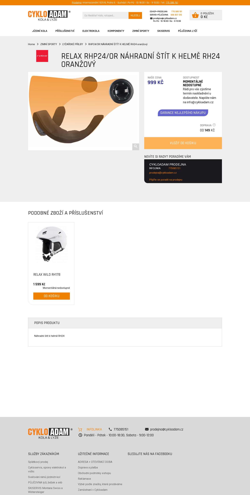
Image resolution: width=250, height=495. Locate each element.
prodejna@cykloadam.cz (165, 18)
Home (31, 44)
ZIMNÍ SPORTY (140, 31)
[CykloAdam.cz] (49, 15)
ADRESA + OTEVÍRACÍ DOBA (95, 462)
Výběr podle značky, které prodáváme (100, 484)
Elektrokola (90, 31)
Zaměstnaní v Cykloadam (92, 489)
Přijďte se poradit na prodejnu (165, 179)
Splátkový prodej (38, 462)
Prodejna (76, 2)
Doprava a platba (88, 467)
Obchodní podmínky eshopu (94, 473)
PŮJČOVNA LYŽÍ (187, 31)
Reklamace (84, 478)
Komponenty (116, 31)
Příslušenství (64, 31)
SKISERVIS (163, 31)
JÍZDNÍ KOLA (39, 31)
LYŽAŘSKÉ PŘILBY (72, 44)
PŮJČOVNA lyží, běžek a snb (45, 482)
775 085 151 (172, 2)
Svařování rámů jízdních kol (44, 477)
